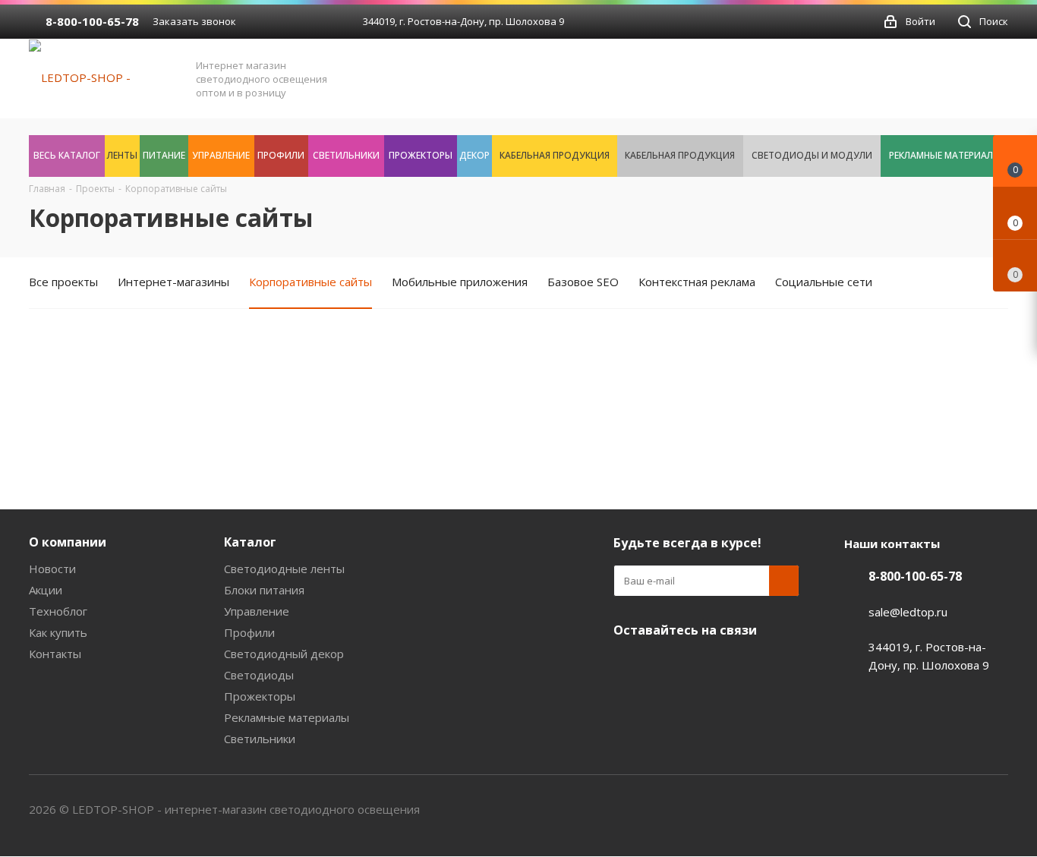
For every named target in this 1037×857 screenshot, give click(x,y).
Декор (474, 155)
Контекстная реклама (696, 281)
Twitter (704, 666)
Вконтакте (628, 666)
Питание (164, 155)
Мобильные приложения (460, 281)
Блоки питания (264, 589)
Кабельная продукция (555, 155)
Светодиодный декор (284, 653)
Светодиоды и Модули (812, 155)
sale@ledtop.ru (907, 611)
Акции (45, 589)
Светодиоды (259, 674)
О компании (67, 542)
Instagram (742, 666)
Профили (280, 155)
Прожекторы (420, 155)
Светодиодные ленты (284, 568)
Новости (52, 568)
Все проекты (63, 281)
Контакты (55, 653)
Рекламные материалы (945, 155)
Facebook (666, 666)
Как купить (58, 632)
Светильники (346, 155)
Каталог (250, 542)
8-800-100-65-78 (92, 21)
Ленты (122, 155)
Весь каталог (66, 155)
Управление (221, 155)
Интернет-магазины (173, 281)
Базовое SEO (583, 281)
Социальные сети (823, 281)
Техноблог (58, 611)
